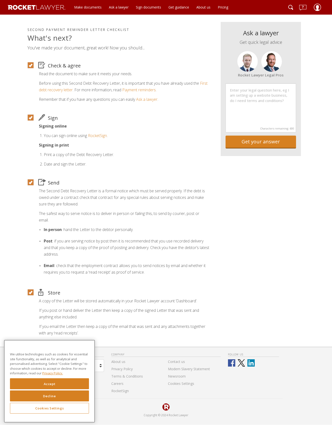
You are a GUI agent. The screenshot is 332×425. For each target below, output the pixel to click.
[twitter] (241, 363)
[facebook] (231, 363)
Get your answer (261, 141)
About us (203, 7)
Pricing (223, 7)
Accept (49, 384)
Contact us (176, 361)
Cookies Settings (49, 408)
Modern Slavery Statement (189, 369)
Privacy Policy (122, 369)
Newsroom (177, 376)
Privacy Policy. (52, 373)
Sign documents (148, 7)
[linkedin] (251, 363)
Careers (117, 383)
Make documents (88, 7)
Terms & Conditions (127, 376)
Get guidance (178, 7)
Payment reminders (139, 89)
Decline (49, 396)
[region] (49, 381)
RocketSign (97, 135)
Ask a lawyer (119, 7)
